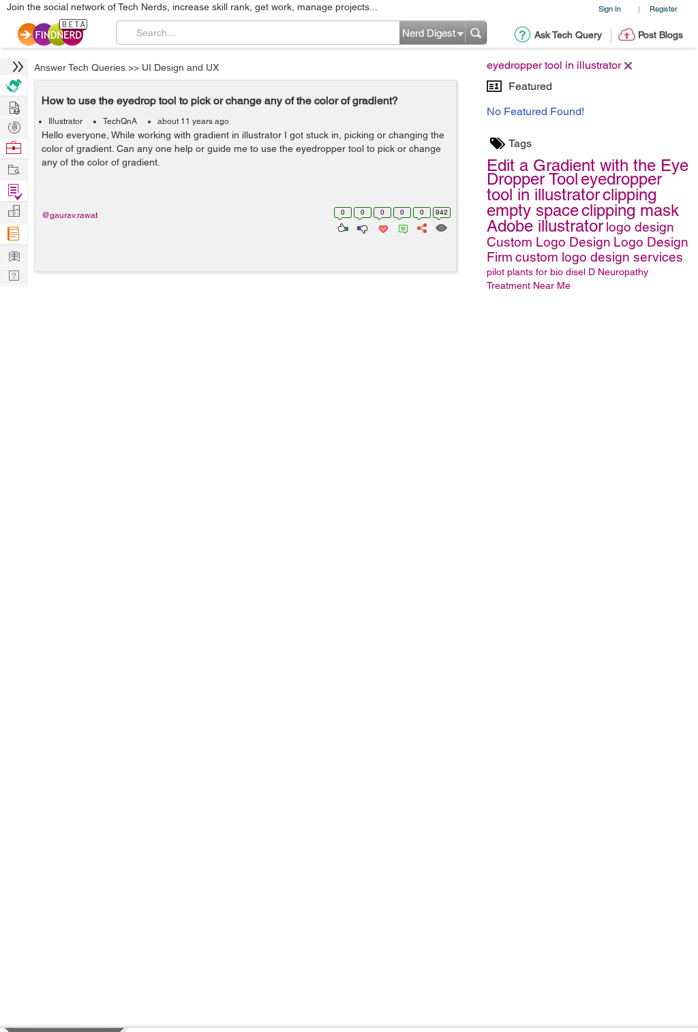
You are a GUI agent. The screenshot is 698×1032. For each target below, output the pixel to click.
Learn (13, 234)
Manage (13, 191)
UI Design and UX (180, 67)
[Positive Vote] (341, 227)
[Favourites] (382, 227)
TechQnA (120, 121)
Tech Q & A (13, 274)
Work (13, 148)
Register (664, 8)
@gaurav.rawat (69, 215)
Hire (13, 85)
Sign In (609, 8)
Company (13, 211)
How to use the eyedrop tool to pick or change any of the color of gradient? (220, 100)
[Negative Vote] (361, 227)
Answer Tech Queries (79, 67)
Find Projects (13, 168)
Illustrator (65, 121)
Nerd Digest (13, 254)
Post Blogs (660, 34)
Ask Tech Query (568, 34)
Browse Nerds (13, 125)
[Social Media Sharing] (420, 227)
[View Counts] (440, 227)
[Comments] (401, 227)
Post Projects (13, 105)
